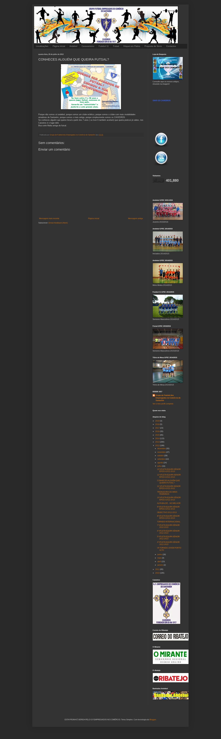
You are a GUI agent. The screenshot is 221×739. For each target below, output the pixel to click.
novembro (161, 452)
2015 (157, 435)
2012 (157, 445)
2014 (157, 438)
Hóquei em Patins (131, 46)
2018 (157, 424)
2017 (157, 428)
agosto (160, 463)
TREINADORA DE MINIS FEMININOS (167, 493)
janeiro (160, 565)
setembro (161, 459)
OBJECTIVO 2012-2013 (167, 512)
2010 (157, 573)
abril (159, 561)
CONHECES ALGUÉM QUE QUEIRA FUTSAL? (168, 481)
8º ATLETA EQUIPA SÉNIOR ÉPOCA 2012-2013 (168, 517)
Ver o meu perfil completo (163, 404)
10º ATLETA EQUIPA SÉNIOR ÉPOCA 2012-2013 (169, 498)
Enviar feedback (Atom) (58, 223)
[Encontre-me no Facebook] (161, 148)
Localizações (42, 46)
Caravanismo (88, 46)
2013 (157, 442)
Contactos (171, 46)
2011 (157, 569)
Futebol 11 (104, 46)
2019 (157, 421)
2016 (157, 431)
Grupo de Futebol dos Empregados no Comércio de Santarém (168, 398)
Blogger (153, 720)
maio (159, 558)
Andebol (73, 46)
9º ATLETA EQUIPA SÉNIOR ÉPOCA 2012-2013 (168, 508)
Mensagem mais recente (49, 218)
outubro (160, 456)
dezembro (161, 448)
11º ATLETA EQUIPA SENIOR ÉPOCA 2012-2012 (169, 487)
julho (159, 466)
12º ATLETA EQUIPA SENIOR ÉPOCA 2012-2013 (169, 476)
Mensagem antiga (135, 218)
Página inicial (59, 46)
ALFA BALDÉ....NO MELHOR (169, 503)
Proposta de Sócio (153, 46)
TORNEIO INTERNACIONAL (168, 522)
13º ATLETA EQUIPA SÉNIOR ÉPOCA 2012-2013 (169, 470)
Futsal (116, 46)
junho (160, 554)
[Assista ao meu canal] (161, 166)
